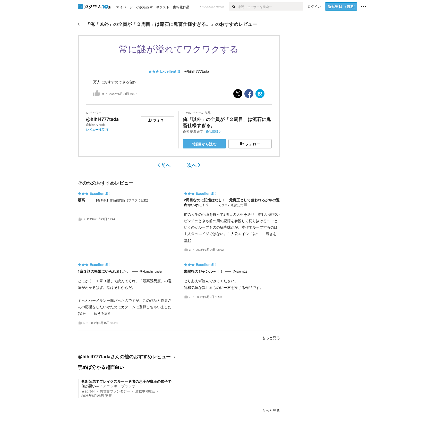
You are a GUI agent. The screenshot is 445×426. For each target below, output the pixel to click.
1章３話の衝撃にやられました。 (104, 271)
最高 (81, 199)
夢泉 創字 (196, 131)
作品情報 (212, 131)
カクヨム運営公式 (230, 205)
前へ (165, 165)
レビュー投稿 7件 (98, 129)
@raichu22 (240, 271)
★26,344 (88, 391)
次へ (191, 165)
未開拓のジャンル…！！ (204, 271)
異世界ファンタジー (115, 391)
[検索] (233, 6)
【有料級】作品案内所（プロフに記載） (122, 200)
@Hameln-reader (151, 271)
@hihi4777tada (196, 71)
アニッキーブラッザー (121, 385)
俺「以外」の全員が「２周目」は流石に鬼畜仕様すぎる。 (227, 122)
